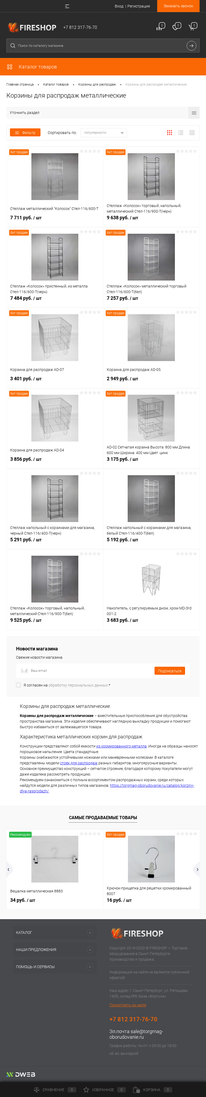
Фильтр (28, 133)
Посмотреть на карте (127, 1005)
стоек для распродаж (79, 763)
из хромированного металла (121, 746)
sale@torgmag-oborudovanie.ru (136, 1034)
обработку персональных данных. (79, 685)
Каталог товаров (37, 67)
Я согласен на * (67, 685)
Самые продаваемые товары (103, 817)
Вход (119, 6)
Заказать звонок (178, 6)
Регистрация (138, 6)
